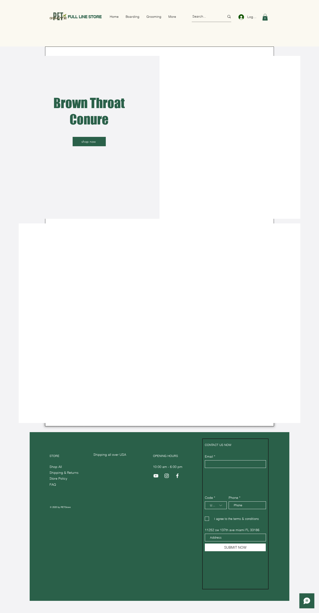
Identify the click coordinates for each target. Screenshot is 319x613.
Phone (233, 497)
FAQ (53, 484)
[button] (265, 17)
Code (209, 497)
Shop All (56, 467)
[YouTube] (156, 476)
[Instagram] (167, 476)
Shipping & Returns (64, 473)
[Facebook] (177, 476)
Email (209, 456)
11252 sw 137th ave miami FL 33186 (232, 530)
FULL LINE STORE (85, 16)
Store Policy (58, 478)
